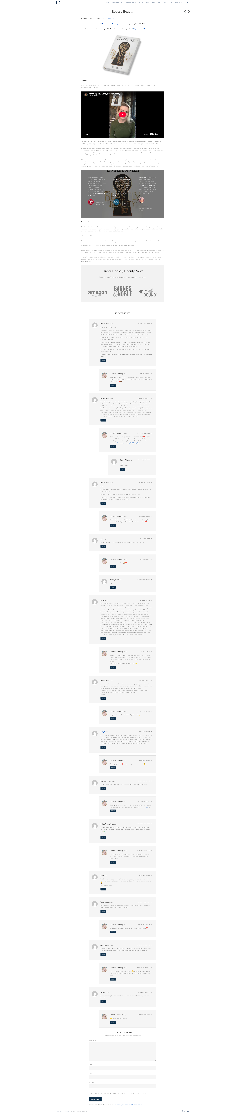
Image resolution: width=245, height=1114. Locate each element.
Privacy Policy (72, 1111)
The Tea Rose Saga (131, 3)
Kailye (102, 731)
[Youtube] (187, 1111)
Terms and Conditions (81, 1111)
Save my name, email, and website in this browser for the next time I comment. (117, 1094)
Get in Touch (178, 3)
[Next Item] (188, 11)
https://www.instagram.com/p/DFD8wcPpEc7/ (127, 443)
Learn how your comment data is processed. (128, 1105)
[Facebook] (177, 1111)
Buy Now (110, 18)
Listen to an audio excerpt (110, 24)
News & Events (156, 3)
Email (91, 1073)
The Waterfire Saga (117, 3)
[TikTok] (182, 1111)
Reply (103, 360)
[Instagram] (179, 1111)
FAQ (171, 3)
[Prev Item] (185, 11)
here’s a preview (144, 807)
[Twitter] (185, 1111)
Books (141, 3)
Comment (93, 1040)
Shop (147, 3)
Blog (165, 3)
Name (91, 1064)
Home (107, 3)
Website (92, 1082)
